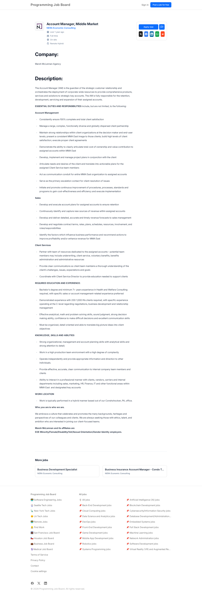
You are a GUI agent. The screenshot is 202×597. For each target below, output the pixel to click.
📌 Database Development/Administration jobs (148, 516)
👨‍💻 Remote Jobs (39, 521)
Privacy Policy (38, 560)
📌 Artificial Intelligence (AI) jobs (143, 499)
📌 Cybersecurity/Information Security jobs (148, 510)
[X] (141, 34)
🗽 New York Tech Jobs (43, 510)
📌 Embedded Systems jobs (140, 521)
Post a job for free (161, 5)
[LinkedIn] (152, 34)
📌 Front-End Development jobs (95, 527)
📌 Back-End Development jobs (95, 505)
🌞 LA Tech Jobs (39, 516)
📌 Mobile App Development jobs (96, 538)
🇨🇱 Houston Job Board (42, 538)
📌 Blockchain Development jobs (143, 505)
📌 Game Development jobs (93, 532)
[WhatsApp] (157, 34)
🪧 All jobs (84, 499)
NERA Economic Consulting (61, 28)
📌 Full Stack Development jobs (142, 527)
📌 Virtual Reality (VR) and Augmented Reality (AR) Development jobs (148, 549)
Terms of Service (39, 554)
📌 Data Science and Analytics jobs (97, 516)
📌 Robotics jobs (87, 543)
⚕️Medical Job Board (42, 549)
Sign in (145, 4)
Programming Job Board (50, 5)
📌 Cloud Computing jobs (92, 510)
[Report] (162, 27)
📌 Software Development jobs (142, 543)
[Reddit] (163, 34)
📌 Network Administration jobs (142, 538)
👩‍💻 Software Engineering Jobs (46, 499)
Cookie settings (39, 571)
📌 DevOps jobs (87, 521)
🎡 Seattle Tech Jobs (41, 505)
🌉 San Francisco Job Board (45, 532)
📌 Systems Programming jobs (94, 549)
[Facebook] (146, 34)
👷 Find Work (37, 527)
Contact (35, 565)
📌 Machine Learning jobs (139, 532)
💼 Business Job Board (42, 543)
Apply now (148, 27)
